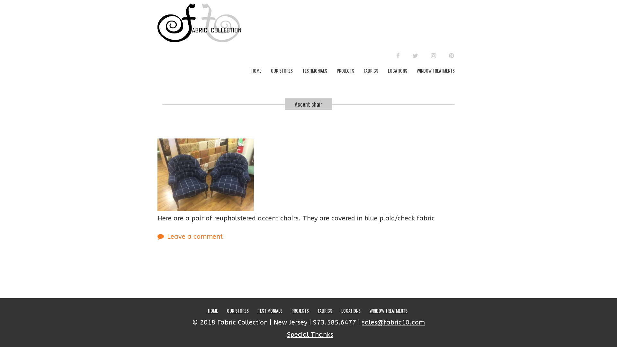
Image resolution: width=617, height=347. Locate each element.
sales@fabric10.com (393, 322)
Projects (345, 70)
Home (256, 70)
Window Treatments (436, 70)
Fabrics (371, 70)
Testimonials (314, 70)
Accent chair (308, 104)
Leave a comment (195, 236)
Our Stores (282, 70)
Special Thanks (310, 334)
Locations (397, 70)
